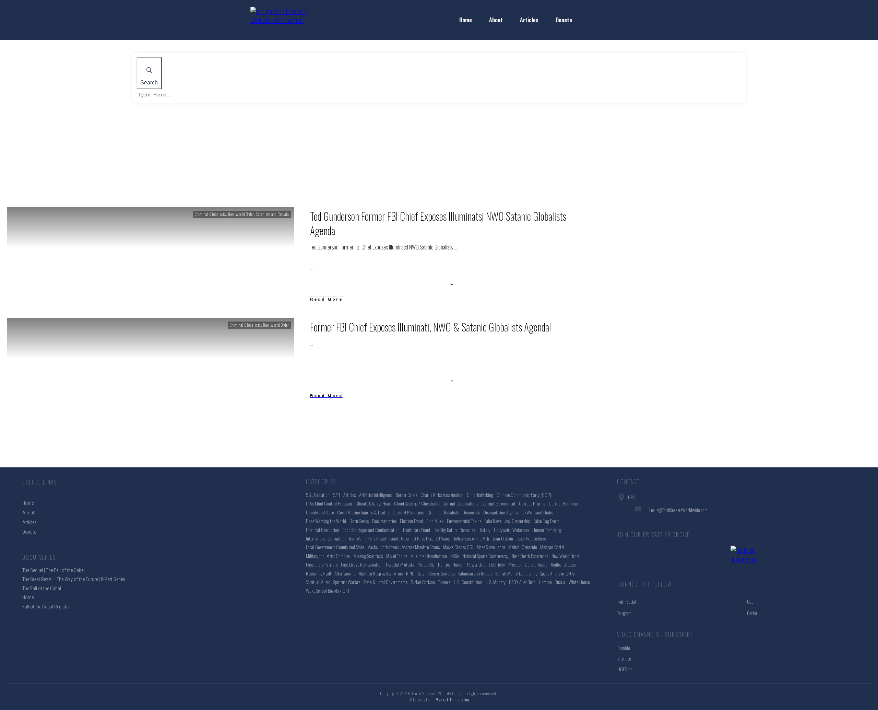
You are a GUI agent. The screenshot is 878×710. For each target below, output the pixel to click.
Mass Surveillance (491, 546)
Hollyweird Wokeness (511, 529)
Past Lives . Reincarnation (361, 564)
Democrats (471, 512)
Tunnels (444, 581)
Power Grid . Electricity (486, 564)
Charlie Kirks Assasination (441, 494)
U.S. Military (496, 581)
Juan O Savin (503, 538)
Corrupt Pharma (532, 503)
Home (28, 597)
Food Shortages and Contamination (371, 529)
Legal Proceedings (531, 538)
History (484, 529)
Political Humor (451, 564)
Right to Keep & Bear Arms (381, 573)
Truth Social (626, 601)
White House (579, 581)
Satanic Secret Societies (436, 573)
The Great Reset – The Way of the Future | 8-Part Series (73, 579)
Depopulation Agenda (500, 512)
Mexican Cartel (552, 546)
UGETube (624, 669)
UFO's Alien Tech (522, 581)
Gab (750, 601)
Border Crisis (406, 494)
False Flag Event (546, 520)
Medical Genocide (522, 546)
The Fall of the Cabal (41, 588)
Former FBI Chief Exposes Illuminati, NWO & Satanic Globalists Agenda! (430, 327)
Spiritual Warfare (346, 581)
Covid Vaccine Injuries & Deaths (363, 512)
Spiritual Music (318, 581)
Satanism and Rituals (272, 214)
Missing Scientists (368, 555)
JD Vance (443, 538)
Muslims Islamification (429, 555)
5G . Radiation (318, 494)
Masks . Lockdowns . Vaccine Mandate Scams (403, 546)
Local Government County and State (335, 546)
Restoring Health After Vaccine (330, 573)
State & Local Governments (385, 581)
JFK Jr (484, 538)
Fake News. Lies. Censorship (507, 520)
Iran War (356, 538)
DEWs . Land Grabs (537, 512)
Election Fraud (411, 520)
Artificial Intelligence (375, 494)
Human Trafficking (546, 529)
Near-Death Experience (530, 555)
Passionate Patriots (321, 564)
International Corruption (326, 538)
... (455, 247)
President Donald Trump (527, 564)
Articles (349, 494)
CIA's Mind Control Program (329, 503)
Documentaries (384, 520)
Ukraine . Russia (552, 581)
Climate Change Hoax (373, 503)
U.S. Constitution (468, 581)
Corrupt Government (498, 503)
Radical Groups (563, 564)
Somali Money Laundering (516, 573)
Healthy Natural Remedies (454, 529)
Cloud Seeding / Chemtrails (416, 503)
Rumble (623, 647)
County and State (320, 512)
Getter (752, 612)
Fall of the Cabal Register (46, 606)
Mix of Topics (396, 555)
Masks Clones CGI (458, 546)
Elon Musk (434, 520)
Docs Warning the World (326, 520)
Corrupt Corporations (460, 503)
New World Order (241, 214)
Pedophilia (426, 564)
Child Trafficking (480, 494)
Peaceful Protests (400, 564)
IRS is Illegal (376, 538)
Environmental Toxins (464, 520)
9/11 (336, 494)
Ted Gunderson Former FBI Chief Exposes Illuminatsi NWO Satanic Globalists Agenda (438, 223)
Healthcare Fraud (416, 529)
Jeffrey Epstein (465, 538)
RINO (410, 573)
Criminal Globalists (210, 214)
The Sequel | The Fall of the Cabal (53, 570)
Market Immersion (453, 699)
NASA (454, 555)
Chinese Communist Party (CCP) (524, 494)
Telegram (624, 612)
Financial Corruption (322, 529)
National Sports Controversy (485, 555)
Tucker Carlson (423, 581)
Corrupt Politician (563, 503)
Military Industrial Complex (328, 555)
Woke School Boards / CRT (327, 590)
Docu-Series (359, 520)
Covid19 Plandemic (408, 512)
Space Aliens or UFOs (557, 573)
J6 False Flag (422, 538)
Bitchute (624, 658)
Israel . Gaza (399, 538)
